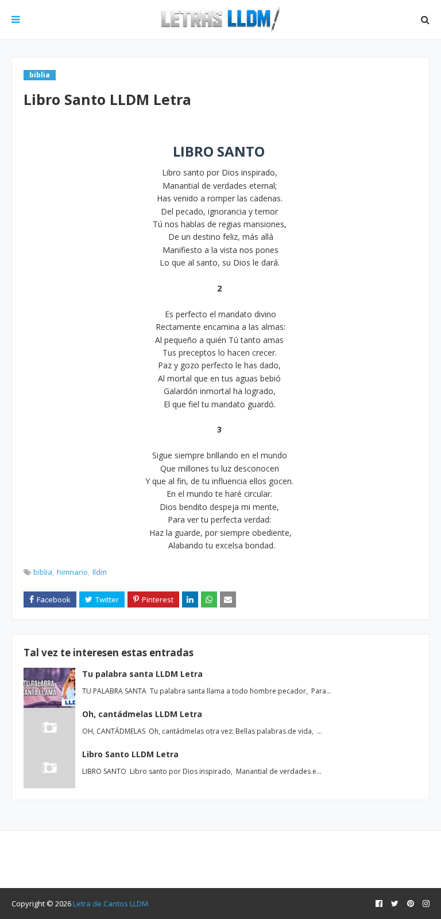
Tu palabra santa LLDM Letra (142, 673)
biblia (42, 572)
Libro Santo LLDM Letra (130, 754)
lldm (99, 572)
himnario (72, 572)
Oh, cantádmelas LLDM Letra (142, 713)
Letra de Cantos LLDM (110, 903)
